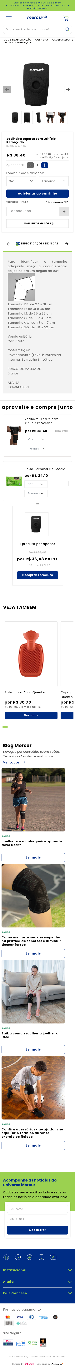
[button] (5, 727)
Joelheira (41, 39)
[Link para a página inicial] (6, 40)
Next (68, 5)
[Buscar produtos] (68, 29)
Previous (7, 5)
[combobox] (37, 29)
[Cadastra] (57, 1364)
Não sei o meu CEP (57, 202)
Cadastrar (37, 1230)
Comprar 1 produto (37, 575)
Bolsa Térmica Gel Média (44, 469)
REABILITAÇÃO (21, 39)
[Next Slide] (66, 244)
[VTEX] (29, 1364)
